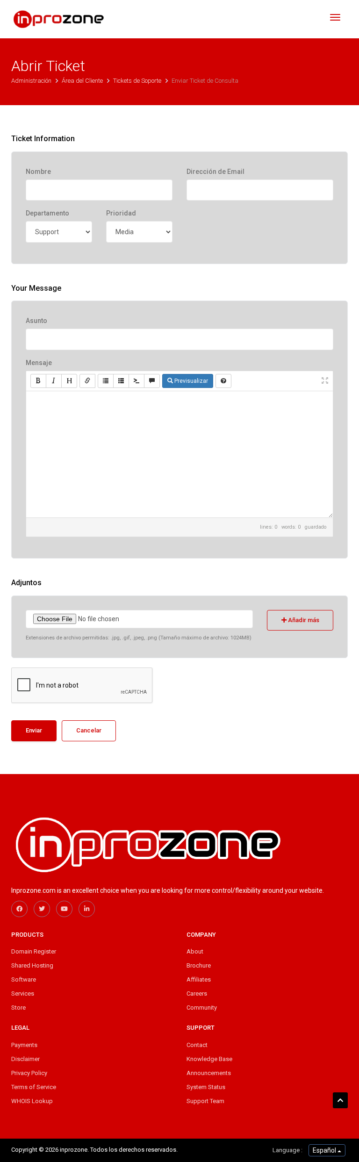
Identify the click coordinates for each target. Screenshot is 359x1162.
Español (325, 1150)
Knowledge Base (209, 1058)
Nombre (38, 171)
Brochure (199, 965)
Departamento (47, 213)
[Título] (69, 381)
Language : (287, 1150)
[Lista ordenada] (121, 381)
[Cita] (152, 381)
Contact (197, 1044)
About (195, 951)
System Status (206, 1086)
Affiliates (199, 979)
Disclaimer (25, 1058)
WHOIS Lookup (32, 1101)
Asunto (36, 320)
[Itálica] (54, 381)
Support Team (205, 1101)
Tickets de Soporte (138, 80)
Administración (32, 80)
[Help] (223, 381)
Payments (24, 1044)
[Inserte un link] (87, 381)
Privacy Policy (29, 1072)
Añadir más (303, 620)
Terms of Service (33, 1086)
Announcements (209, 1072)
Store (18, 1007)
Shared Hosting (32, 965)
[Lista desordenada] (106, 381)
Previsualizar (190, 381)
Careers (197, 993)
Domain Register (33, 951)
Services (22, 993)
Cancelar (88, 730)
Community (202, 1007)
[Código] (136, 381)
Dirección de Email (215, 171)
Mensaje (39, 362)
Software (23, 979)
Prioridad (121, 213)
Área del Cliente (83, 80)
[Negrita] (38, 381)
